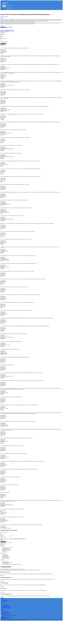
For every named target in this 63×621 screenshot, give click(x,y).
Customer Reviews (5, 2)
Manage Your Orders (9, 27)
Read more (2, 575)
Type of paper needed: (3, 532)
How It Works (4, 3)
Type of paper (2, 32)
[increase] (0, 40)
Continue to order (3, 27)
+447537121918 (9, 7)
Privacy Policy (4, 612)
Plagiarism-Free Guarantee (6, 5)
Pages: (1, 534)
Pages (1, 38)
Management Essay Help (4, 16)
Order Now (2, 9)
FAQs (3, 4)
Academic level (2, 34)
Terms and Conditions (5, 605)
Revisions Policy (5, 606)
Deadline (1, 36)
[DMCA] (2, 616)
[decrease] (1, 40)
